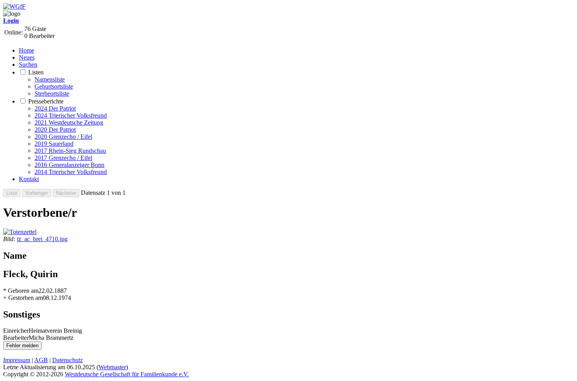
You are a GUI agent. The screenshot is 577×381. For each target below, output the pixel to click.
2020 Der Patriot (55, 129)
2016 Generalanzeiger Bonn (69, 164)
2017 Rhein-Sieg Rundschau (70, 150)
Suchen (28, 64)
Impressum (16, 360)
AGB (41, 360)
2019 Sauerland (54, 143)
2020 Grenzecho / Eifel (63, 136)
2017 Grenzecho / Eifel (63, 157)
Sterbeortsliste (52, 93)
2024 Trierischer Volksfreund (71, 115)
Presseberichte (46, 101)
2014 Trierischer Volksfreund (71, 172)
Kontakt (29, 179)
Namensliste (50, 79)
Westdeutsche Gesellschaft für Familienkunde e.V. (127, 374)
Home (26, 50)
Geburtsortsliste (54, 86)
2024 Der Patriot (55, 108)
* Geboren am (20, 290)
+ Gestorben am (23, 297)
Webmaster (112, 367)
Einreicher (16, 330)
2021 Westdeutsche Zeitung (69, 122)
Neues (27, 57)
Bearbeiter (16, 337)
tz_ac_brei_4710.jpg (42, 239)
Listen (36, 72)
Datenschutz (67, 360)
